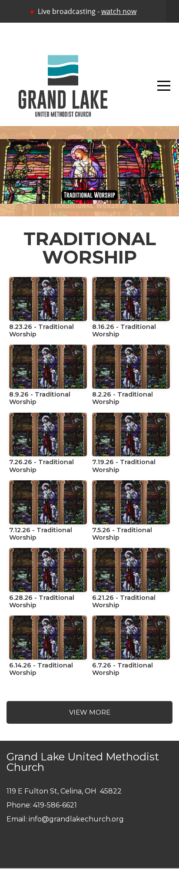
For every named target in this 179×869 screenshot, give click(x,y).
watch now (118, 11)
